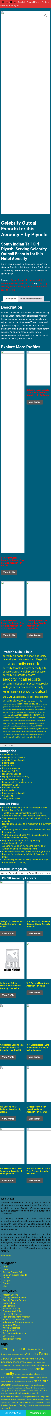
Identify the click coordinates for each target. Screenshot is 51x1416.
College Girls (8, 765)
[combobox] (25, 873)
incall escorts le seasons (18, 720)
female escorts (37, 1374)
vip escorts (6, 1408)
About (5, 1269)
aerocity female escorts (17, 668)
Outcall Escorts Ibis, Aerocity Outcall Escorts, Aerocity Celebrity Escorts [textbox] (26, 873)
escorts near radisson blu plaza (30, 709)
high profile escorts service (16, 1388)
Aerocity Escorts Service (13, 757)
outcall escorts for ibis (10, 731)
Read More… (6, 1255)
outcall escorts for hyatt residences (36, 729)
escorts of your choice (22, 1374)
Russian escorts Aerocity (14, 793)
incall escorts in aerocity (27, 1393)
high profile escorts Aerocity (20, 1385)
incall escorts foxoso (10, 715)
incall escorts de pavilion (36, 712)
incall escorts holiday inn (28, 715)
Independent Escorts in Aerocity (17, 782)
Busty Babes (8, 763)
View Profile (9, 572)
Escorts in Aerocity (11, 768)
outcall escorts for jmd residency (29, 731)
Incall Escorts (40, 1390)
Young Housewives (11, 798)
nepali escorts (5, 1403)
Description (10, 298)
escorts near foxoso (9, 704)
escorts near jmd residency (35, 707)
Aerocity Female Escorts (13, 760)
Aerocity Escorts (10, 754)
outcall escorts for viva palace (31, 737)
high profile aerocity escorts (23, 1381)
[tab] (10, 299)
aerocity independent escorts (20, 683)
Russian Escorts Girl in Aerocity (39, 1403)
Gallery (6, 1277)
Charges (7, 1280)
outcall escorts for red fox (11, 737)
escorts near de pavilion (35, 701)
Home (5, 2)
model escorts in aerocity (41, 1399)
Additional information (31, 298)
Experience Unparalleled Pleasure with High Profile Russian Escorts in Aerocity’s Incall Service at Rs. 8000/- (26, 854)
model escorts (11, 1399)
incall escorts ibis (26, 718)
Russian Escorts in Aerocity (14, 1405)
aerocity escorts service (16, 1354)
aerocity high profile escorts (29, 671)
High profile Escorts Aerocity (15, 776)
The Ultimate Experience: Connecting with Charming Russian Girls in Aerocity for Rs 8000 (24, 814)
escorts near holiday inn (27, 704)
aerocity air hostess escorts (19, 656)
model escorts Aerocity (24, 1399)
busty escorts (5, 1370)
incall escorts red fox (14, 723)
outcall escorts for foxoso (27, 726)
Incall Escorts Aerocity (12, 779)
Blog (5, 1286)
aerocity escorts (26, 663)
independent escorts (12, 1396)
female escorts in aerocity (32, 1378)
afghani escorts (11, 1365)
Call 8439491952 (12, 1412)
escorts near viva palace (19, 712)
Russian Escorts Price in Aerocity (38, 1406)
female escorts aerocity (12, 1377)
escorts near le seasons (11, 709)
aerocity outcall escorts (29, 286)
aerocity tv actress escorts (32, 696)
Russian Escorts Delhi (13, 1272)
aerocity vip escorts (14, 700)
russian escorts (19, 1402)
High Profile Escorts (11, 774)
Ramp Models (9, 790)
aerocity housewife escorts (19, 675)
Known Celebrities (10, 787)
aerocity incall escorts (22, 679)
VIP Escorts (7, 796)
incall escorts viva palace (30, 723)
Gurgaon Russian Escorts (15, 1275)
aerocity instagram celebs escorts (25, 685)
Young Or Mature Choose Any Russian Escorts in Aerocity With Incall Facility (25, 836)
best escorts (21, 1365)
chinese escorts (15, 1370)
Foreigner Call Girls (11, 771)
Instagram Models (11, 785)
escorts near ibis (20, 707)
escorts (24, 1370)
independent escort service (33, 1397)
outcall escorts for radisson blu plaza (31, 734)
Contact (6, 1283)
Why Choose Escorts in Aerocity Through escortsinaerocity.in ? (21, 842)
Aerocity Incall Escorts (23, 1358)
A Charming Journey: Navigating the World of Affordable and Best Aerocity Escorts (24, 847)
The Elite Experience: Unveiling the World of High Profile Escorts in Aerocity (25, 861)
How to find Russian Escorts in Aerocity (20, 1391)
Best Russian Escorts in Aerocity (38, 1365)
